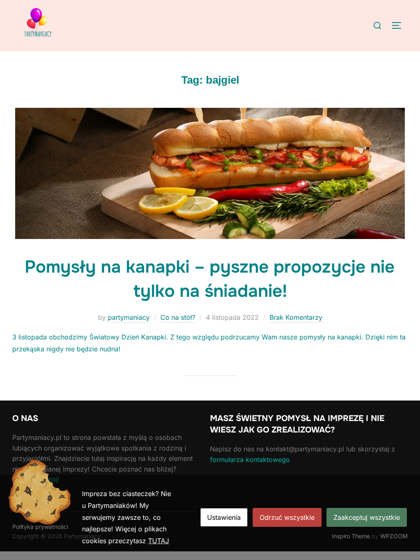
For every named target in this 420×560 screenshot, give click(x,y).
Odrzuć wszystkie (287, 517)
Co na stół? (177, 317)
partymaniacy (129, 317)
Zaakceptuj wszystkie (366, 517)
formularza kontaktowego (250, 459)
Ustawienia (224, 517)
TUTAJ (158, 541)
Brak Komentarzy (295, 317)
